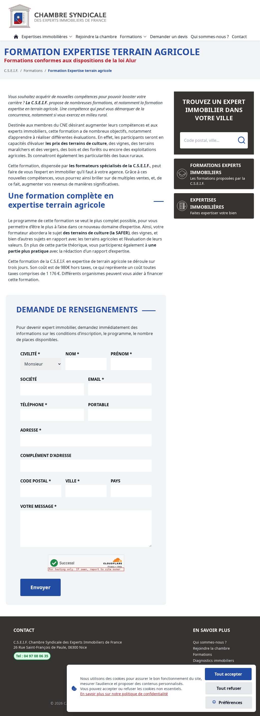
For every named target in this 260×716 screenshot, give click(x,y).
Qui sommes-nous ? (209, 642)
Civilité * (30, 354)
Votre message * (38, 506)
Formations (33, 70)
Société (28, 379)
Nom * (72, 354)
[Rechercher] (242, 140)
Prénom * (121, 354)
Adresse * (30, 430)
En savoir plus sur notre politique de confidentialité (124, 693)
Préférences (230, 702)
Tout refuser (229, 688)
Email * (96, 379)
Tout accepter (228, 674)
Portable (98, 404)
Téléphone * (33, 404)
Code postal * (35, 481)
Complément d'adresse (45, 455)
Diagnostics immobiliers (213, 660)
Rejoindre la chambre (211, 648)
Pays (115, 481)
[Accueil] (16, 36)
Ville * (73, 481)
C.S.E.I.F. (11, 70)
